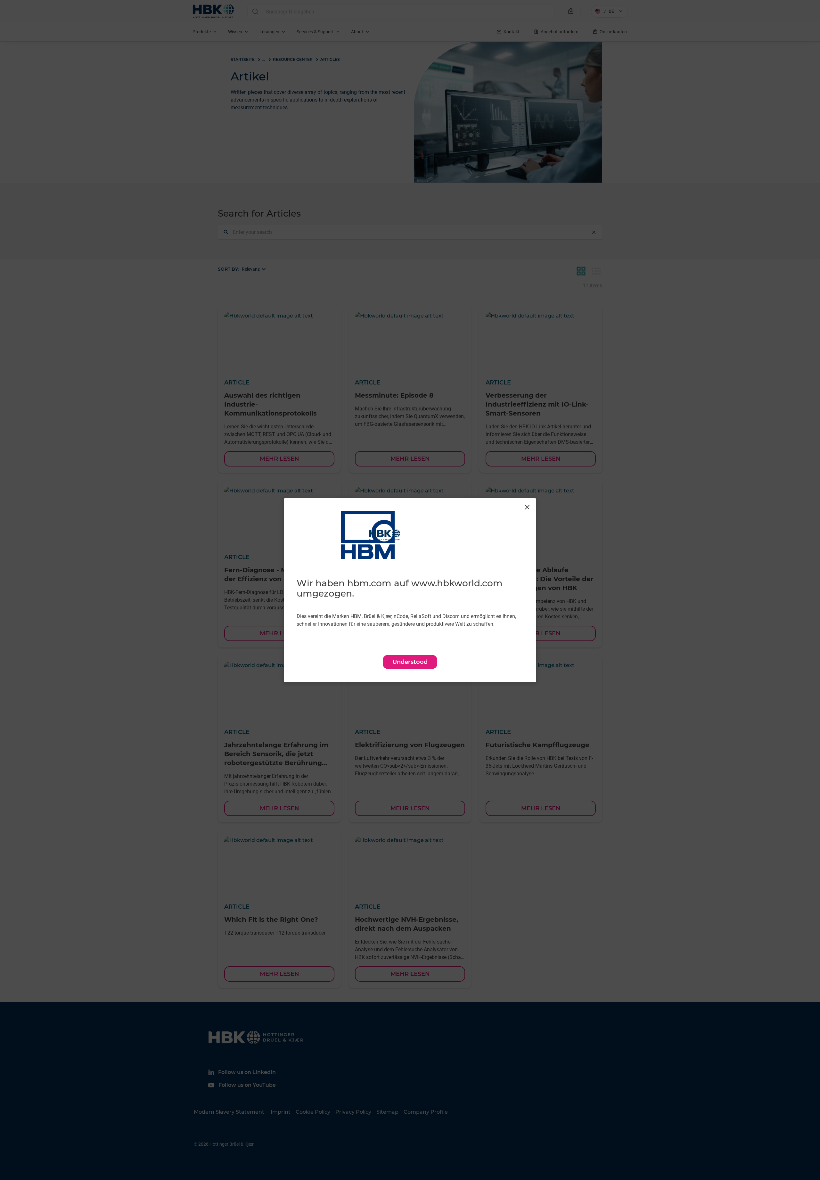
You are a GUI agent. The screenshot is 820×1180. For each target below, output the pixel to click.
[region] (410, 590)
